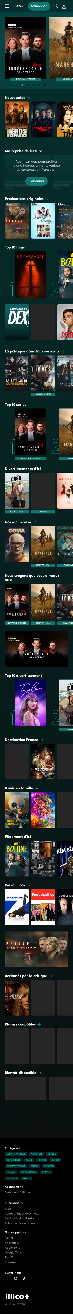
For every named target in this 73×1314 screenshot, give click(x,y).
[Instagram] (15, 1278)
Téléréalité (11, 1178)
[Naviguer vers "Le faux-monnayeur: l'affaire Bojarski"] (43, 761)
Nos (18, 522)
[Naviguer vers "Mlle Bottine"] (17, 858)
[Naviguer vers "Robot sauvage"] (17, 810)
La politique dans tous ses (32, 351)
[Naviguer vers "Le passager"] (25, 274)
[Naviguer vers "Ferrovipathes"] (43, 907)
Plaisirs (20, 1024)
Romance (10, 1172)
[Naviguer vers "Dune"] (43, 998)
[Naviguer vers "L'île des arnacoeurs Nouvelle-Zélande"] (17, 1046)
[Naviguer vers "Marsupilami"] (17, 761)
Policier (34, 1166)
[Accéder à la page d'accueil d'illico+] (17, 1296)
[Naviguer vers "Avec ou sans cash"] (17, 493)
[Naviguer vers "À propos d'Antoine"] (43, 220)
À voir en (19, 788)
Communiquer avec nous (22, 1213)
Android (10, 1243)
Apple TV (11, 1247)
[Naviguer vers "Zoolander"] (17, 907)
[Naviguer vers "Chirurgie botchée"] (43, 1046)
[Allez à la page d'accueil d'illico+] (18, 6)
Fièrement (18, 836)
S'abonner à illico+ (17, 1192)
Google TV (12, 1252)
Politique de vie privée (20, 1223)
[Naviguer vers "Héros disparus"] (17, 122)
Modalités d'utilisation (20, 1218)
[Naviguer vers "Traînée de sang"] (43, 122)
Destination (21, 739)
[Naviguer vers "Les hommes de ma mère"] (43, 858)
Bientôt (20, 1072)
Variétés (27, 1178)
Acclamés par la (26, 976)
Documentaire (13, 1160)
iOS (7, 1238)
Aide (8, 1208)
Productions (24, 198)
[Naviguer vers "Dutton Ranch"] (17, 998)
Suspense (46, 1172)
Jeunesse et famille (15, 1166)
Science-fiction (28, 1172)
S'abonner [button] (39, 6)
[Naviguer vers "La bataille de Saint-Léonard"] (17, 375)
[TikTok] (24, 1278)
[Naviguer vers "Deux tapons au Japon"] (43, 493)
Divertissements (23, 468)
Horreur (42, 1160)
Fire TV (9, 1257)
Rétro (15, 885)
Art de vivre (36, 1154)
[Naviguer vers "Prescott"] (17, 220)
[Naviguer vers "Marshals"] (43, 546)
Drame (29, 1160)
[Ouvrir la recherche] (56, 6)
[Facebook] (7, 1278)
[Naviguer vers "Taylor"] (25, 705)
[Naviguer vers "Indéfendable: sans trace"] (25, 48)
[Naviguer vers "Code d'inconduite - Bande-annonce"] (25, 1090)
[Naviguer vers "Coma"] (17, 546)
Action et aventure (15, 1154)
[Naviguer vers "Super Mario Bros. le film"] (43, 810)
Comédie (52, 1154)
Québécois (49, 1166)
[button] (7, 6)
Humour (55, 1160)
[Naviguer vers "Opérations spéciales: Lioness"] (43, 375)
